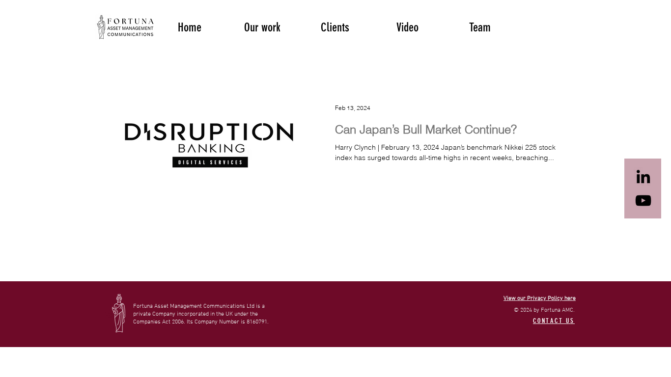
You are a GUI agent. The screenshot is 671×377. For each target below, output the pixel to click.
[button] (262, 26)
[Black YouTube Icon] (643, 200)
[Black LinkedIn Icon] (643, 176)
